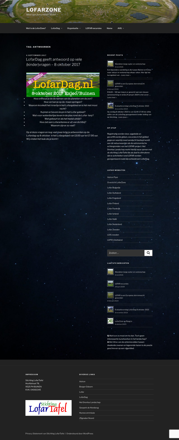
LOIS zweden (113, 235)
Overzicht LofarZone (116, 182)
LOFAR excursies (94, 28)
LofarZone (44, 10)
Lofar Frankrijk (113, 208)
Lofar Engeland (114, 198)
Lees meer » (126, 75)
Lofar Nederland (114, 224)
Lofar (81, 392)
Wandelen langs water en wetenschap (130, 64)
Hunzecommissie (87, 413)
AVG (120, 28)
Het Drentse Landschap (89, 402)
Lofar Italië (112, 219)
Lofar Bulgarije (113, 187)
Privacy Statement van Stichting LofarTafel (44, 433)
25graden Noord (86, 418)
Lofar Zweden (113, 229)
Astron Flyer (112, 177)
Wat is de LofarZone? (36, 28)
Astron (82, 381)
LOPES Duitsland (115, 240)
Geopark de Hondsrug (89, 407)
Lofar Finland (113, 203)
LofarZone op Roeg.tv (123, 321)
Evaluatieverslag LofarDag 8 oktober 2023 (132, 106)
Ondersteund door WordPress (79, 433)
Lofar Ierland (113, 214)
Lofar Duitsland (114, 193)
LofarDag (55, 28)
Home (109, 28)
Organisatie (72, 28)
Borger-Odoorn (86, 386)
